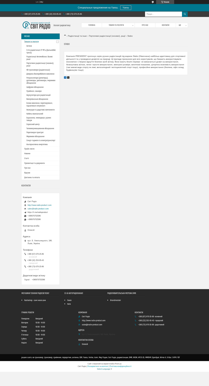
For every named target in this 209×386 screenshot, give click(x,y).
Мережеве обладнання (35, 136)
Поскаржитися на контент (97, 366)
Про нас (145, 25)
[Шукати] (185, 14)
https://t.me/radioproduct (38, 212)
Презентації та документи (34, 163)
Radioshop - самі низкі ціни (35, 300)
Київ (69, 304)
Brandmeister (115, 300)
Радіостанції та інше (77, 36)
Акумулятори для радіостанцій (38, 95)
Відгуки (27, 173)
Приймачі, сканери (34, 91)
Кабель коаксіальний (34, 114)
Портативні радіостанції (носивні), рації (107, 36)
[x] (68, 78)
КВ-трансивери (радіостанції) (38, 70)
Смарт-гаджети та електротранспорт (40, 140)
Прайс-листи (29, 149)
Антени (29, 46)
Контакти (165, 25)
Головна (91, 25)
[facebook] (65, 78)
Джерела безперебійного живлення (40, 74)
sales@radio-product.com (38, 209)
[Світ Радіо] (36, 25)
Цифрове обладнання (35, 87)
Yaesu (126, 7)
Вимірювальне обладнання (37, 99)
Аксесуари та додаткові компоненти (40, 110)
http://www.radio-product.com (39, 205)
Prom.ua (118, 364)
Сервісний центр (33, 124)
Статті (26, 158)
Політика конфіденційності (120, 366)
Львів (69, 300)
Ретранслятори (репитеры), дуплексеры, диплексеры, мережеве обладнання (40, 80)
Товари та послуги (116, 25)
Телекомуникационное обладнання (40, 128)
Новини (27, 153)
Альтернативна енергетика (37, 144)
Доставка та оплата (32, 177)
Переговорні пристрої (35, 132)
